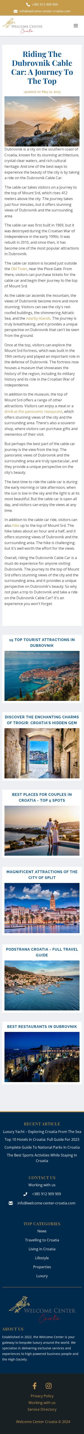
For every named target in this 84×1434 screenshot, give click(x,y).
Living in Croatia (42, 1249)
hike (15, 525)
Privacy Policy (42, 1395)
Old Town (18, 268)
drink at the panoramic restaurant (33, 411)
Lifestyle (42, 1257)
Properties (42, 1266)
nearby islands (38, 318)
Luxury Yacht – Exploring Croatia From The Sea (42, 1131)
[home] (22, 26)
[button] (76, 26)
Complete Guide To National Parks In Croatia (42, 1147)
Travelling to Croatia (42, 1240)
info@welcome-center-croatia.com (46, 1203)
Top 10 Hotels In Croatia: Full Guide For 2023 (42, 1139)
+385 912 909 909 (46, 1193)
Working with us (42, 1184)
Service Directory (42, 1409)
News (42, 1231)
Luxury (42, 1275)
